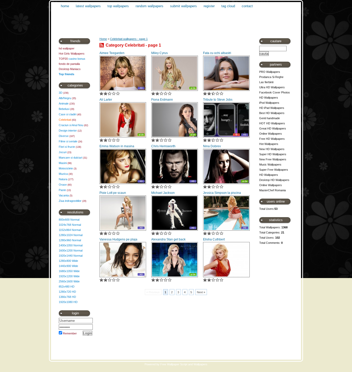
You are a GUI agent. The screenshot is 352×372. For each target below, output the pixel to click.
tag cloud (228, 6)
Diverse (64, 135)
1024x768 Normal (70, 224)
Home (103, 38)
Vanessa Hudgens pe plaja (118, 239)
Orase (63, 184)
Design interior (68, 130)
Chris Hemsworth (163, 146)
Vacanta (64, 195)
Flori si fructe (67, 146)
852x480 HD (66, 286)
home (65, 6)
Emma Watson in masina (116, 146)
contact (247, 6)
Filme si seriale (68, 141)
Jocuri (62, 152)
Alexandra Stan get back (168, 239)
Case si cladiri (67, 114)
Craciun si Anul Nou (71, 125)
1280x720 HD (67, 291)
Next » (201, 292)
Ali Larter (105, 99)
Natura (63, 179)
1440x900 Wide (68, 265)
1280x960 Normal (70, 240)
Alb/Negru (65, 98)
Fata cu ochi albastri (217, 53)
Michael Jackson (163, 193)
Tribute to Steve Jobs (217, 99)
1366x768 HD (67, 296)
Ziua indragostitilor (70, 200)
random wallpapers (149, 6)
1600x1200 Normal (70, 250)
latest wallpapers (88, 6)
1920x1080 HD (68, 302)
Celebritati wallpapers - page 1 (129, 38)
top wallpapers (118, 6)
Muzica (63, 173)
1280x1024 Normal (70, 235)
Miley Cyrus (159, 53)
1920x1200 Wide (69, 276)
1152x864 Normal (70, 229)
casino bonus (77, 58)
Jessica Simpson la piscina (222, 193)
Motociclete (66, 168)
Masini (63, 163)
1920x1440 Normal (70, 255)
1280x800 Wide (68, 260)
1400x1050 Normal (70, 245)
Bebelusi (64, 108)
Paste (62, 190)
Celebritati (65, 119)
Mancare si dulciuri (70, 157)
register (209, 6)
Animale (64, 103)
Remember (70, 333)
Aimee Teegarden (111, 53)
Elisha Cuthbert (214, 239)
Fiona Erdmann (162, 99)
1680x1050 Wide (69, 271)
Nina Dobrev (212, 146)
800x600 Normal (69, 219)
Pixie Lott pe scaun (112, 193)
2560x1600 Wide (69, 281)
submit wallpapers (183, 6)
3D (60, 92)
